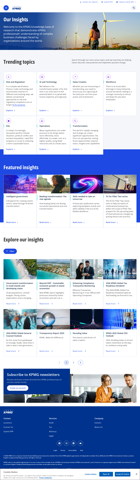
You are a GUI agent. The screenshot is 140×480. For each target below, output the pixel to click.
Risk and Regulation (16, 82)
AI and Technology (48, 82)
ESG (8, 126)
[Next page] (80, 362)
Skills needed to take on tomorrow (84, 197)
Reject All (106, 474)
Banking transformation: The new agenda (52, 197)
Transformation (81, 126)
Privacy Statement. (45, 478)
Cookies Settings (90, 474)
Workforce (111, 82)
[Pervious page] (59, 362)
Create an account (18, 388)
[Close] (136, 474)
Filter (10, 251)
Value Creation (80, 82)
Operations (45, 126)
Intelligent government (17, 196)
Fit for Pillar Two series (117, 196)
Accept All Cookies (122, 474)
